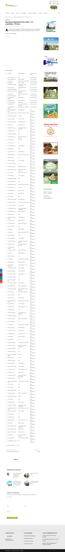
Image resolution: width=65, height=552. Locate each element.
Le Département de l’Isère (28, 543)
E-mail (25, 506)
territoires (8, 19)
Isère (18, 445)
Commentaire (9, 497)
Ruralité (12, 13)
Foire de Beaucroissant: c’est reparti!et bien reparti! (34, 482)
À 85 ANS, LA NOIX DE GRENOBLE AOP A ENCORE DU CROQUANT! (49, 544)
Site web (8, 511)
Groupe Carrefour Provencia (28, 541)
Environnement (24, 13)
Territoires (18, 13)
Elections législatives (10, 445)
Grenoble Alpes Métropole (28, 538)
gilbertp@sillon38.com (10, 540)
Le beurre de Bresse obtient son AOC (12, 451)
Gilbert (22, 26)
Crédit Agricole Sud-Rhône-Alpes (29, 535)
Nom (8, 506)
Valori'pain (38, 451)
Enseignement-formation (32, 13)
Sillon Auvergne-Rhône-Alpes (50, 533)
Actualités (45, 13)
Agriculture (7, 13)
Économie (40, 13)
